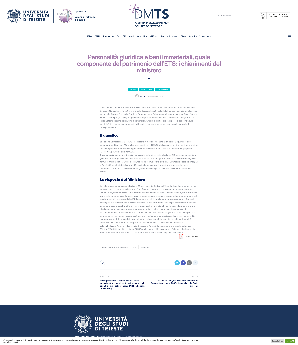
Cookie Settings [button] (277, 341)
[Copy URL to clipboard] (195, 262)
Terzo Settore (145, 247)
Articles (133, 89)
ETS (150, 89)
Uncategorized (162, 89)
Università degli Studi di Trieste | (88, 336)
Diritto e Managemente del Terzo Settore (115, 247)
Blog (143, 89)
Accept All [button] (290, 341)
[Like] (103, 262)
